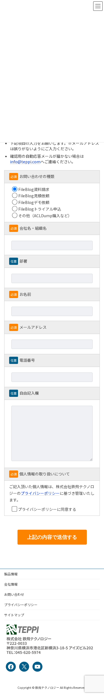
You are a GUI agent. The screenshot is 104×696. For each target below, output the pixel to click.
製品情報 (10, 573)
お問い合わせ (14, 594)
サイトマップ (14, 614)
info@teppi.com (25, 161)
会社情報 (10, 584)
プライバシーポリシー (40, 493)
